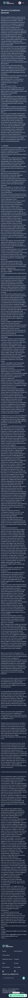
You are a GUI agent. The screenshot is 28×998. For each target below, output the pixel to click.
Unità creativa (6, 955)
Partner (4, 951)
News (3, 963)
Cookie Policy (16, 992)
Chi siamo (16, 959)
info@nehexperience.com (9, 991)
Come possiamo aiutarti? (19, 995)
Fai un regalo (17, 967)
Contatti (16, 963)
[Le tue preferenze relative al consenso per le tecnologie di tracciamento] (25, 995)
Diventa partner (18, 951)
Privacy (22, 992)
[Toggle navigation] (23, 3)
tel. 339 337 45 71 (7, 992)
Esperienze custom (7, 959)
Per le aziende (6, 967)
